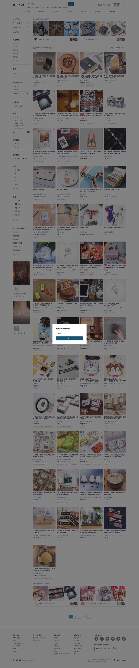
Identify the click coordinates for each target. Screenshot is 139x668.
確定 (69, 338)
